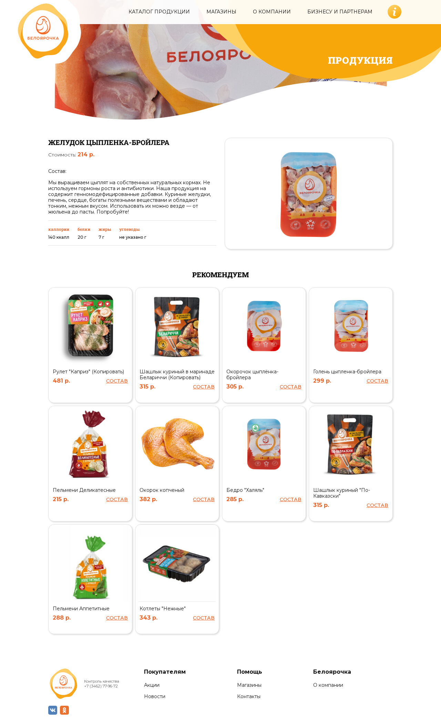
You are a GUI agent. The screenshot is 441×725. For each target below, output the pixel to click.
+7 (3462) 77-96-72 (101, 686)
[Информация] (394, 12)
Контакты (248, 697)
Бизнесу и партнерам (339, 12)
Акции (152, 685)
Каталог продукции (159, 12)
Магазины (221, 12)
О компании (272, 12)
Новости (154, 697)
